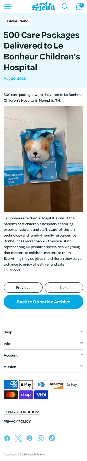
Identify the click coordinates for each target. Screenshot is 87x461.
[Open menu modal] (7, 6)
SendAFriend (36, 454)
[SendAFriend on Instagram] (41, 439)
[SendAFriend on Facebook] (8, 439)
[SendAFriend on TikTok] (53, 439)
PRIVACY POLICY (17, 421)
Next (64, 287)
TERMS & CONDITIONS (22, 411)
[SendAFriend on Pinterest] (30, 439)
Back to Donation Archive (44, 302)
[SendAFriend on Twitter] (19, 439)
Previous (23, 287)
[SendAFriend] (43, 6)
